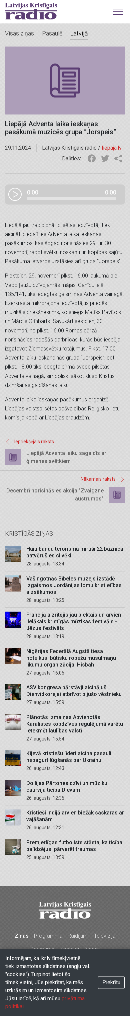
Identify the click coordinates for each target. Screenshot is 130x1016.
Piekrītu (111, 982)
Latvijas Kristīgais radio (31, 11)
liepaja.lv (112, 148)
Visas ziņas (19, 33)
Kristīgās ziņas (29, 533)
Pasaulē (52, 33)
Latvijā (79, 33)
